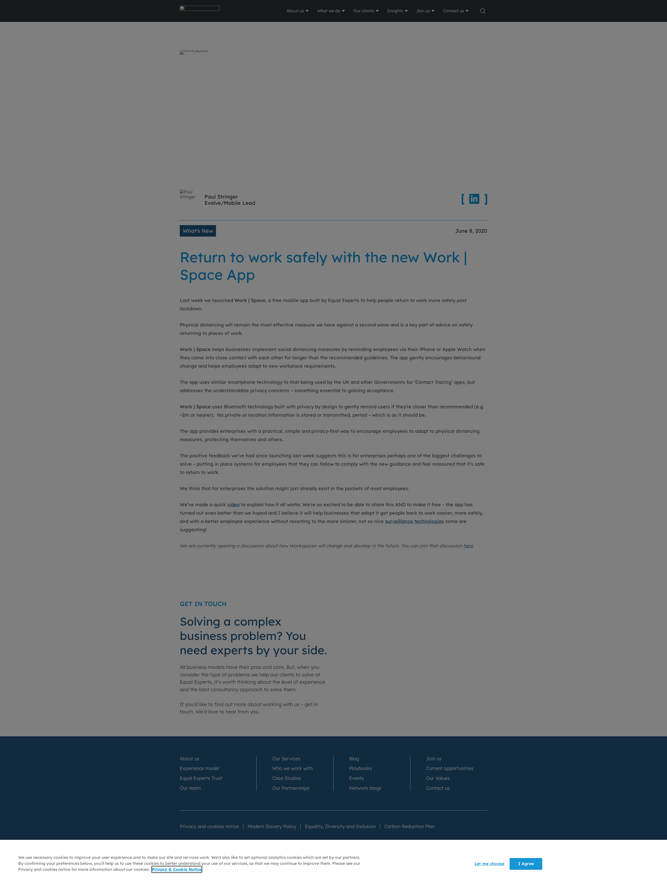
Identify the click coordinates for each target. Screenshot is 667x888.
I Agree (526, 863)
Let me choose (489, 863)
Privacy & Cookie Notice (177, 869)
